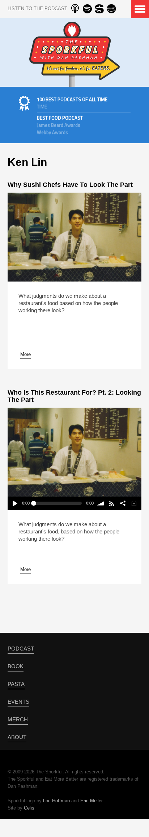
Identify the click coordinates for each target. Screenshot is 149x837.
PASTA (16, 684)
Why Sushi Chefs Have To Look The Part (70, 184)
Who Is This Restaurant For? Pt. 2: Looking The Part (74, 396)
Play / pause (15, 503)
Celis (29, 808)
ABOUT (17, 737)
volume (101, 503)
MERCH (18, 719)
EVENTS (18, 702)
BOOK (16, 666)
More (25, 354)
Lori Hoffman (56, 800)
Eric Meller (91, 800)
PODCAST (21, 648)
